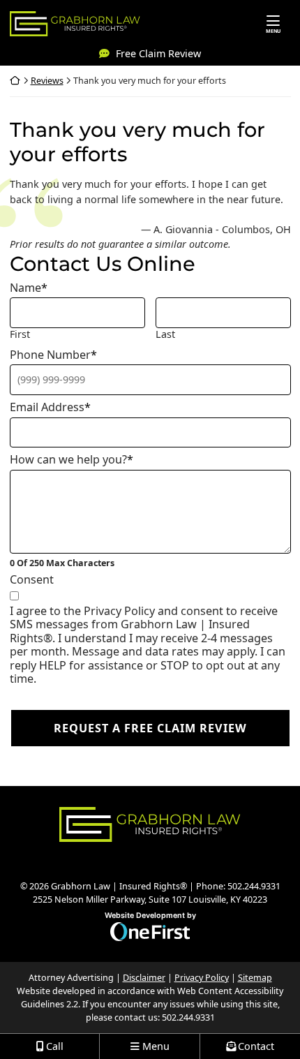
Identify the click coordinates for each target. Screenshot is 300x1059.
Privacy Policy (201, 978)
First (20, 334)
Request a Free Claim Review (150, 728)
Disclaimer (144, 978)
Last (165, 334)
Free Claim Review (158, 53)
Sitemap (255, 978)
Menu (273, 30)
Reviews (47, 81)
